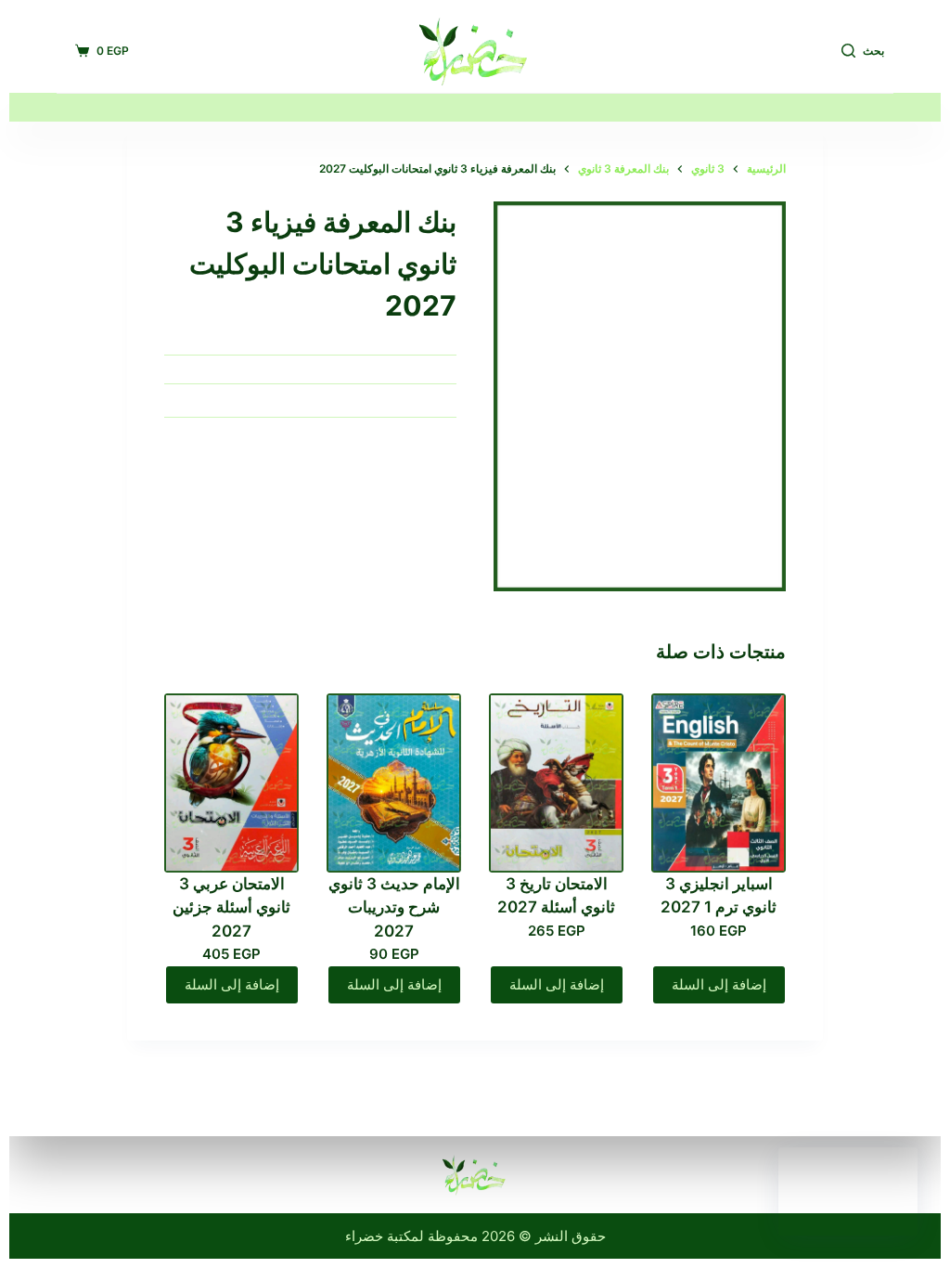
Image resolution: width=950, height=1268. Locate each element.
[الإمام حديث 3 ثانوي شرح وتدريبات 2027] (394, 783)
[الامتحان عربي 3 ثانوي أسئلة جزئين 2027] (231, 783)
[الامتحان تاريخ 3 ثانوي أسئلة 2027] (556, 783)
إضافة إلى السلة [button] (719, 984)
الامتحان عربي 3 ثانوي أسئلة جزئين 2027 (231, 907)
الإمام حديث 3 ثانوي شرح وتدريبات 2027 (394, 907)
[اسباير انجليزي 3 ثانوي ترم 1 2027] (718, 783)
